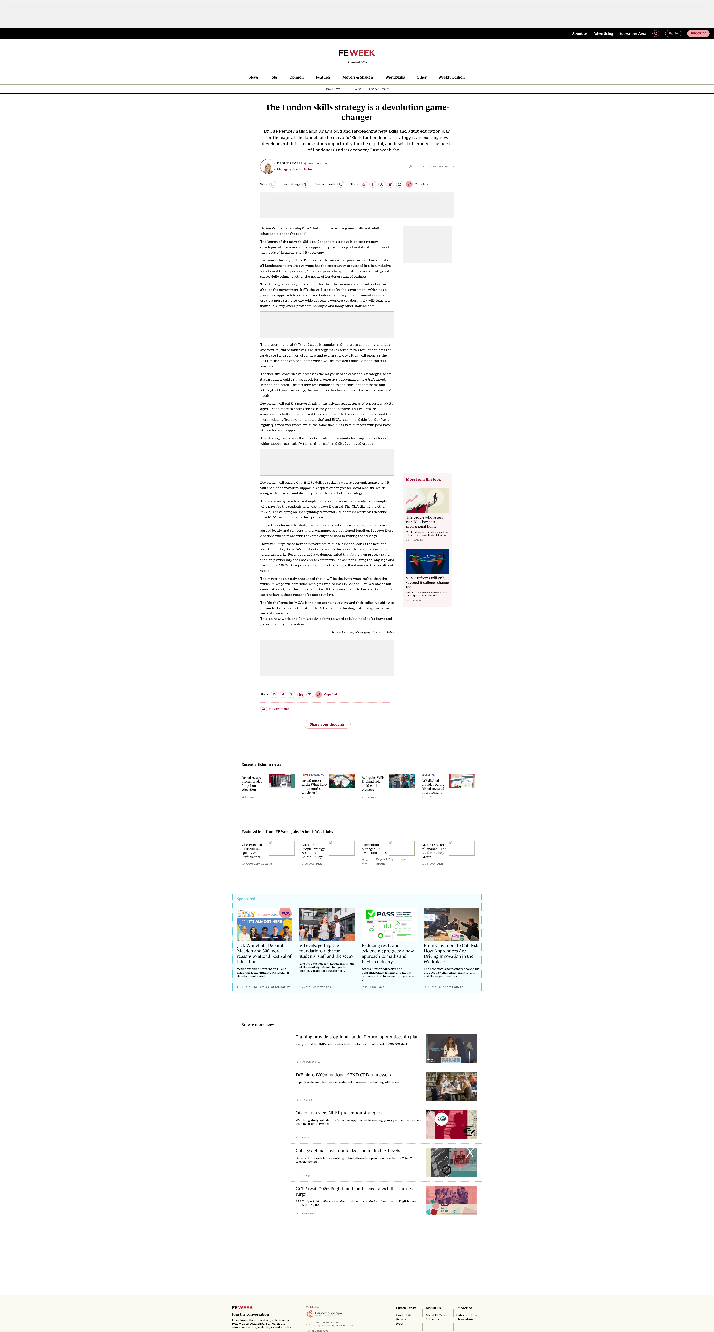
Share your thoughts (327, 724)
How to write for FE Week (344, 89)
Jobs (274, 77)
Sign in (673, 33)
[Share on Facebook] (372, 184)
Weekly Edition (451, 77)
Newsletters (465, 1319)
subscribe (698, 33)
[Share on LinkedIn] (390, 184)
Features (323, 77)
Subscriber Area (632, 33)
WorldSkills (395, 77)
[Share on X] (381, 184)
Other (422, 77)
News (253, 77)
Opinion (297, 77)
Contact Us (403, 1315)
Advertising (603, 33)
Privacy (401, 1319)
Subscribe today (467, 1315)
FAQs (400, 1323)
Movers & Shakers (358, 77)
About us (579, 33)
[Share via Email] (399, 184)
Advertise (432, 1319)
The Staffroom (379, 89)
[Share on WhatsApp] (364, 184)
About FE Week (436, 1315)
